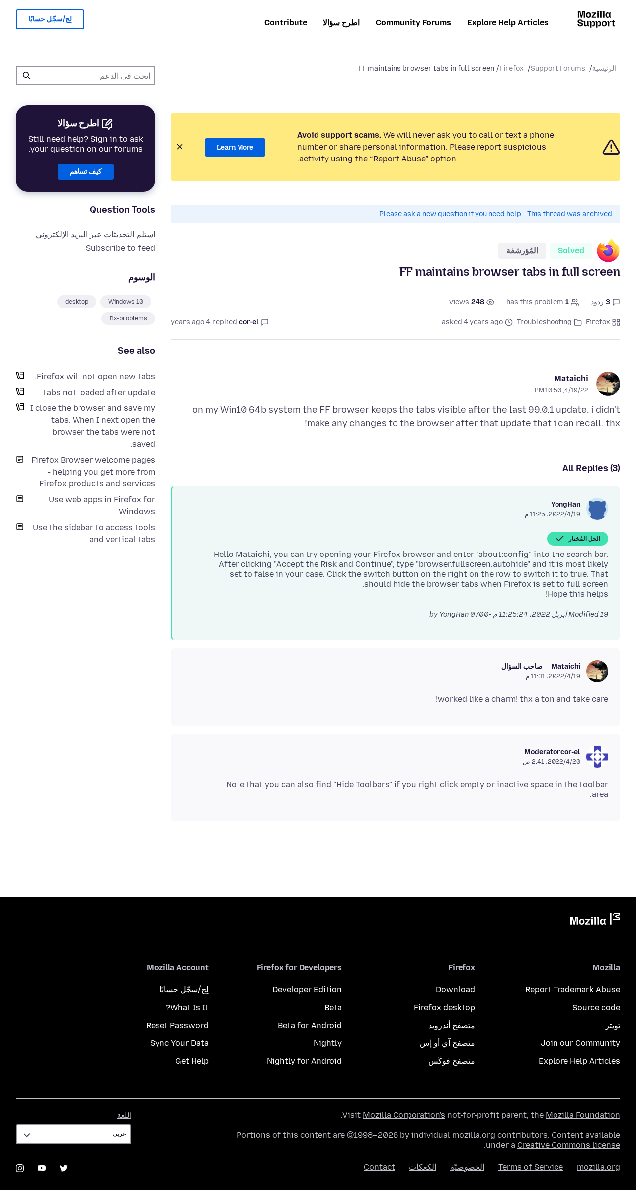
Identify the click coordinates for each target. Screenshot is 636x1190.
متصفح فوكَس (451, 1061)
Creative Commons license (568, 1145)
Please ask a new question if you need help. (449, 214)
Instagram (20, 1168)
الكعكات (422, 1167)
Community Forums (413, 22)
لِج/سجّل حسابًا (50, 19)
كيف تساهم (86, 171)
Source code (596, 1007)
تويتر (612, 1025)
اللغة (124, 1115)
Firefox (511, 68)
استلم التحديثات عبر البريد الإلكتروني (95, 234)
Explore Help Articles (508, 22)
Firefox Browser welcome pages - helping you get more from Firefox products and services (93, 471)
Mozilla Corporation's (404, 1115)
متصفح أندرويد (451, 1025)
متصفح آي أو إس (447, 1043)
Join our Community (580, 1043)
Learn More (235, 147)
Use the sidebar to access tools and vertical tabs (94, 533)
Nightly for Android (304, 1061)
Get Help (192, 1061)
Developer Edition (307, 989)
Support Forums (558, 68)
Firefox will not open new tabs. (95, 376)
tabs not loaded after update (99, 392)
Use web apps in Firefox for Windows (102, 505)
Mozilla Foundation (583, 1115)
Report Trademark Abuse (572, 989)
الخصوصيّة (467, 1167)
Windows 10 (125, 301)
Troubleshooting (544, 322)
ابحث (27, 75)
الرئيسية (604, 68)
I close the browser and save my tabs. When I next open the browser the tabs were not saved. (92, 426)
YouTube (42, 1168)
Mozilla (595, 921)
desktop (76, 301)
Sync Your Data (179, 1043)
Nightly (328, 1043)
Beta (333, 1007)
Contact (379, 1167)
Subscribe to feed (120, 248)
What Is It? (187, 1007)
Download (455, 989)
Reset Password (177, 1025)
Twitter (64, 1168)
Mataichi (571, 378)
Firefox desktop (444, 1007)
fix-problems (128, 318)
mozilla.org (598, 1167)
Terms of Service (530, 1167)
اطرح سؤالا (341, 22)
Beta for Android (310, 1025)
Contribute (285, 22)
